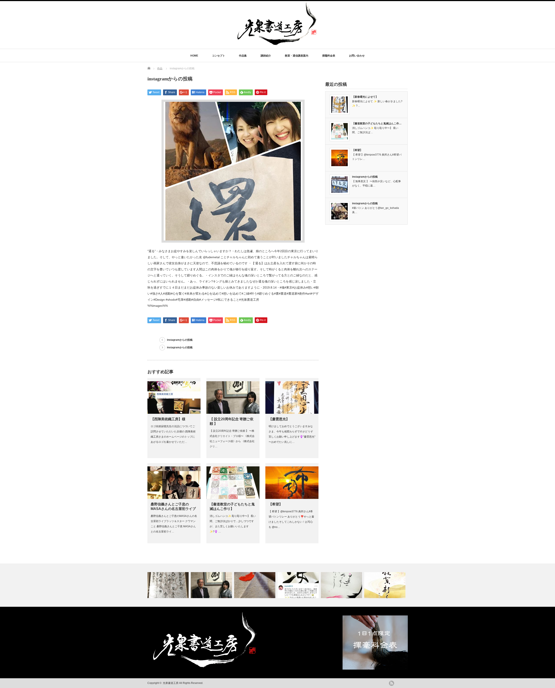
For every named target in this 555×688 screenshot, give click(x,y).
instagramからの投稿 (180, 339)
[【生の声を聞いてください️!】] (299, 585)
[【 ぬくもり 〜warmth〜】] (342, 585)
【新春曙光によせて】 (365, 96)
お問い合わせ (357, 55)
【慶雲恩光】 (279, 419)
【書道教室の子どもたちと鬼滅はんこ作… (377, 123)
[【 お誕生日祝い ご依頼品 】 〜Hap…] (168, 585)
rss (391, 683)
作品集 (243, 55)
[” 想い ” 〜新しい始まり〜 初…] (255, 585)
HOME (194, 55)
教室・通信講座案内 (296, 55)
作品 (159, 68)
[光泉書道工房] (277, 44)
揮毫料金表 (328, 55)
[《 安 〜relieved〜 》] (385, 585)
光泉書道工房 (170, 683)
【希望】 (275, 504)
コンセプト (218, 55)
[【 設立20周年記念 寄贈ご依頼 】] (212, 585)
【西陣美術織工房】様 (168, 419)
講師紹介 (266, 55)
